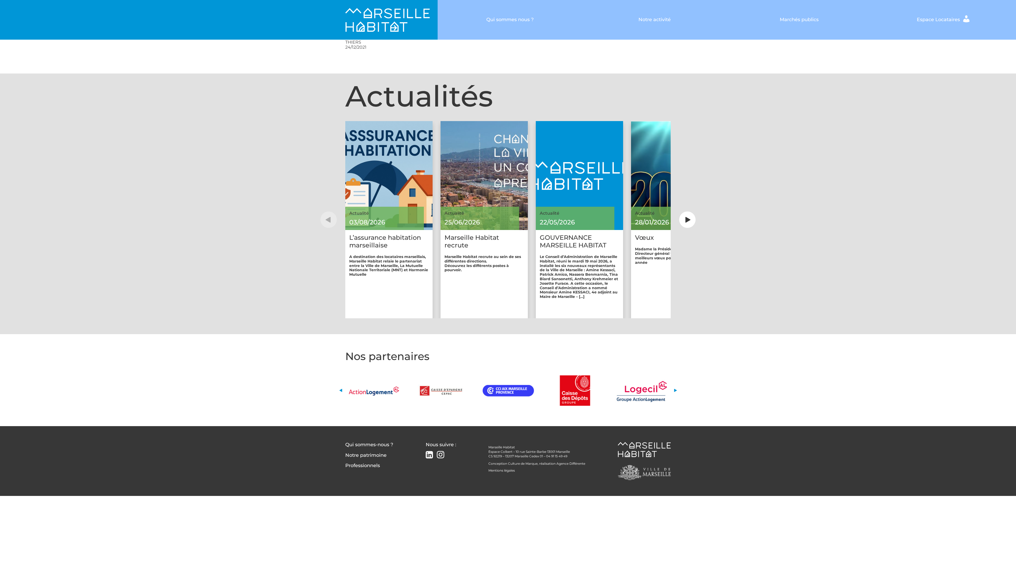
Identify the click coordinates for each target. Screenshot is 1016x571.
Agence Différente (570, 464)
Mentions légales (501, 470)
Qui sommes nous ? (510, 19)
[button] (328, 219)
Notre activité (654, 19)
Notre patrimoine (366, 455)
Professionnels (362, 465)
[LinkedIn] (429, 455)
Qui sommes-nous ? (369, 445)
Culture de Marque (523, 464)
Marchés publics (799, 19)
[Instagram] (440, 455)
